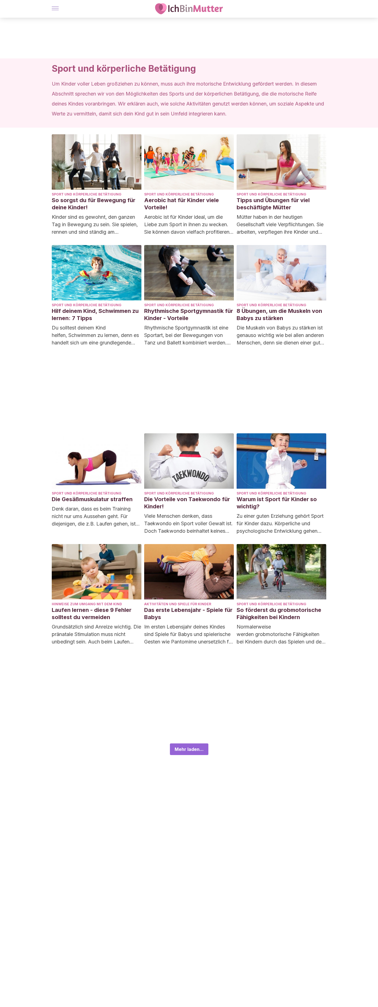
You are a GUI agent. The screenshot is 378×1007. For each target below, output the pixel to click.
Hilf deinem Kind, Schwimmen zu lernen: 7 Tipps (95, 314)
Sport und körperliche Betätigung (86, 194)
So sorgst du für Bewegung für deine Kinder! (93, 204)
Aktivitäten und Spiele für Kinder (177, 604)
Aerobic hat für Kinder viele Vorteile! (181, 204)
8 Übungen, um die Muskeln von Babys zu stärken (279, 314)
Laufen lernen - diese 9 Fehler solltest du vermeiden (91, 613)
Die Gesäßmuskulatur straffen (92, 499)
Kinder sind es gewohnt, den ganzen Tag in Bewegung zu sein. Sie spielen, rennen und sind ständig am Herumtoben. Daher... (95, 225)
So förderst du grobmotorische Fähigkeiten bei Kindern (279, 613)
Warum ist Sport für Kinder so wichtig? (277, 503)
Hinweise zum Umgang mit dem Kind (87, 604)
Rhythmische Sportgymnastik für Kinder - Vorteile (188, 314)
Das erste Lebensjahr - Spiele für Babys (188, 613)
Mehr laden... (189, 749)
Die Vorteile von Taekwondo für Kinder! (187, 503)
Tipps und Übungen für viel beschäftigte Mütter (273, 204)
